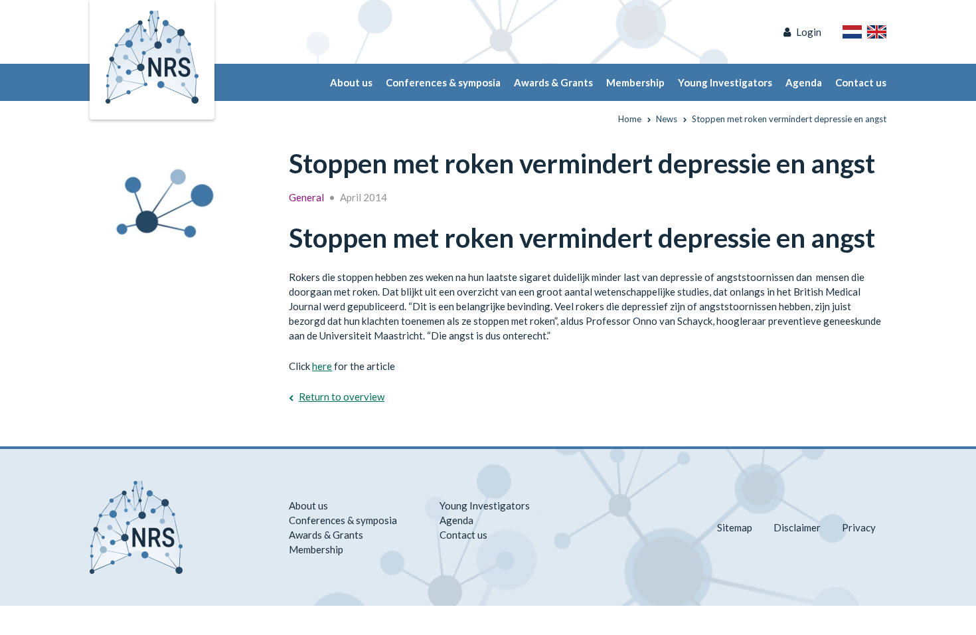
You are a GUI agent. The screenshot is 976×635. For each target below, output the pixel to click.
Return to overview (341, 397)
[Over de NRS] (852, 32)
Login (808, 32)
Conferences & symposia (443, 82)
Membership (635, 82)
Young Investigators (725, 82)
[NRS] (171, 197)
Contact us (860, 82)
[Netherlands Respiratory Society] (152, 56)
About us (351, 82)
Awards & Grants (553, 82)
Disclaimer (797, 527)
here (322, 366)
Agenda (803, 82)
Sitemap (734, 527)
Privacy (859, 527)
